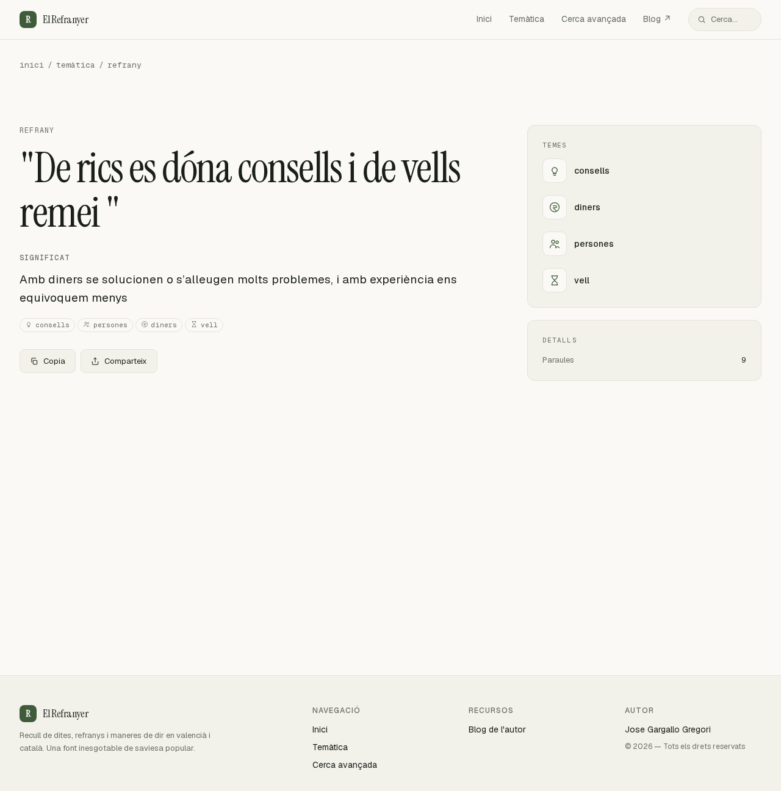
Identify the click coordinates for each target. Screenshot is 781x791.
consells (52, 325)
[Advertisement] (254, 473)
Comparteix (125, 361)
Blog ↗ (657, 18)
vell (209, 325)
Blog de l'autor (497, 729)
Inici (484, 18)
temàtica (75, 65)
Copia (54, 361)
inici (32, 65)
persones (110, 325)
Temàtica (526, 18)
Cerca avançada (593, 18)
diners (164, 325)
